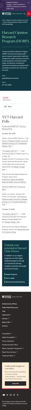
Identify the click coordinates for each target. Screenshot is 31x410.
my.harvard (5, 315)
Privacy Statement (8, 341)
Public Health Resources (10, 307)
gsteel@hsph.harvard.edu (10, 78)
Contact (5, 326)
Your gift (9, 4)
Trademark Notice (7, 356)
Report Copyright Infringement (12, 348)
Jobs (3, 311)
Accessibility (6, 334)
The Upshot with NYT (10, 151)
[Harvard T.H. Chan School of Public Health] (12, 297)
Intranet (4, 318)
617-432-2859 (6, 85)
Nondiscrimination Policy (10, 345)
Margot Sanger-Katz (12, 222)
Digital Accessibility (8, 337)
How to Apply (10, 278)
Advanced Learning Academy (15, 282)
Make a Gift (6, 322)
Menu (10, 106)
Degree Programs (11, 274)
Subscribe (15, 383)
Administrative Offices (9, 304)
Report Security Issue (9, 352)
